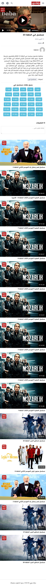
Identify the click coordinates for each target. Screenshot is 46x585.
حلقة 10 (8, 94)
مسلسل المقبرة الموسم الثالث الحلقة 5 (31, 289)
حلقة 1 (38, 89)
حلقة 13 (23, 99)
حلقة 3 (23, 89)
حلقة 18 (23, 104)
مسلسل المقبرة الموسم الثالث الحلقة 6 (31, 258)
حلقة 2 (30, 89)
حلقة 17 (31, 104)
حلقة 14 (15, 99)
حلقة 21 (39, 109)
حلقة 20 (7, 104)
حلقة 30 (6, 114)
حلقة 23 (23, 109)
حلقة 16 (38, 104)
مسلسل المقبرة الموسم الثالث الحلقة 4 (31, 319)
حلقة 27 (31, 114)
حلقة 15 (7, 99)
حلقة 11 (38, 99)
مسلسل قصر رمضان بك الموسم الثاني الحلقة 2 (29, 501)
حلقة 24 (15, 109)
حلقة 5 (8, 89)
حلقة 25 (6, 109)
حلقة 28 (23, 114)
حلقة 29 (15, 114)
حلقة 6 (38, 94)
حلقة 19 (15, 104)
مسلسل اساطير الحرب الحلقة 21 (34, 532)
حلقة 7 (31, 94)
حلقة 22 (31, 109)
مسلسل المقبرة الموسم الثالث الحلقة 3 (31, 349)
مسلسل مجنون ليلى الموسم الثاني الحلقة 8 (30, 471)
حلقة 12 (31, 99)
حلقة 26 (39, 114)
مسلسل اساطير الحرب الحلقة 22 (34, 440)
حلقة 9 (16, 94)
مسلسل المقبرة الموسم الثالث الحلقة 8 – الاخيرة (28, 197)
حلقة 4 (16, 89)
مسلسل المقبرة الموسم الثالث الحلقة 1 (31, 410)
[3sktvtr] (42, 52)
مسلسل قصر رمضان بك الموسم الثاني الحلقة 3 (29, 167)
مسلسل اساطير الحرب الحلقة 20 (34, 562)
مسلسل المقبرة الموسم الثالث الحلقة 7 (31, 228)
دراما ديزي (33, 583)
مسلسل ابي (32, 79)
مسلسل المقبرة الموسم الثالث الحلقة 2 (31, 380)
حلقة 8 (23, 94)
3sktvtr (36, 50)
